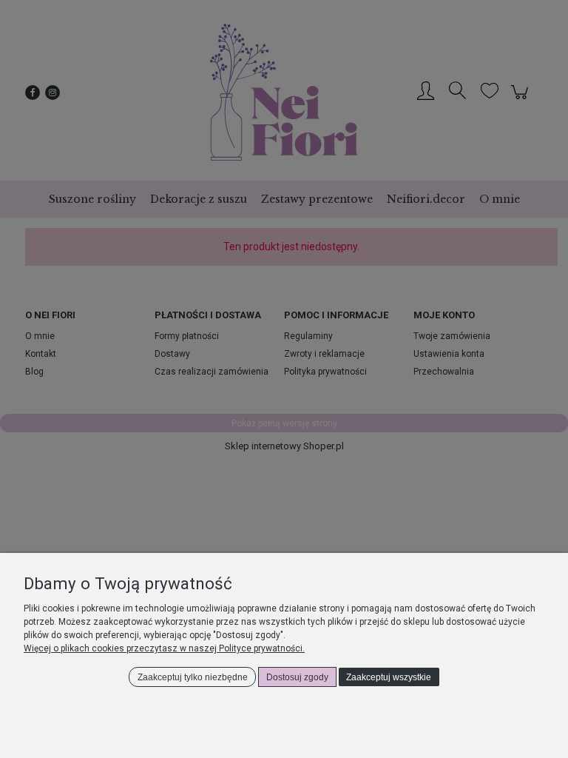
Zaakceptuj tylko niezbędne (193, 677)
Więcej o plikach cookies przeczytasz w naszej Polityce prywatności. (164, 648)
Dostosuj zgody (297, 677)
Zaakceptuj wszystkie (388, 677)
